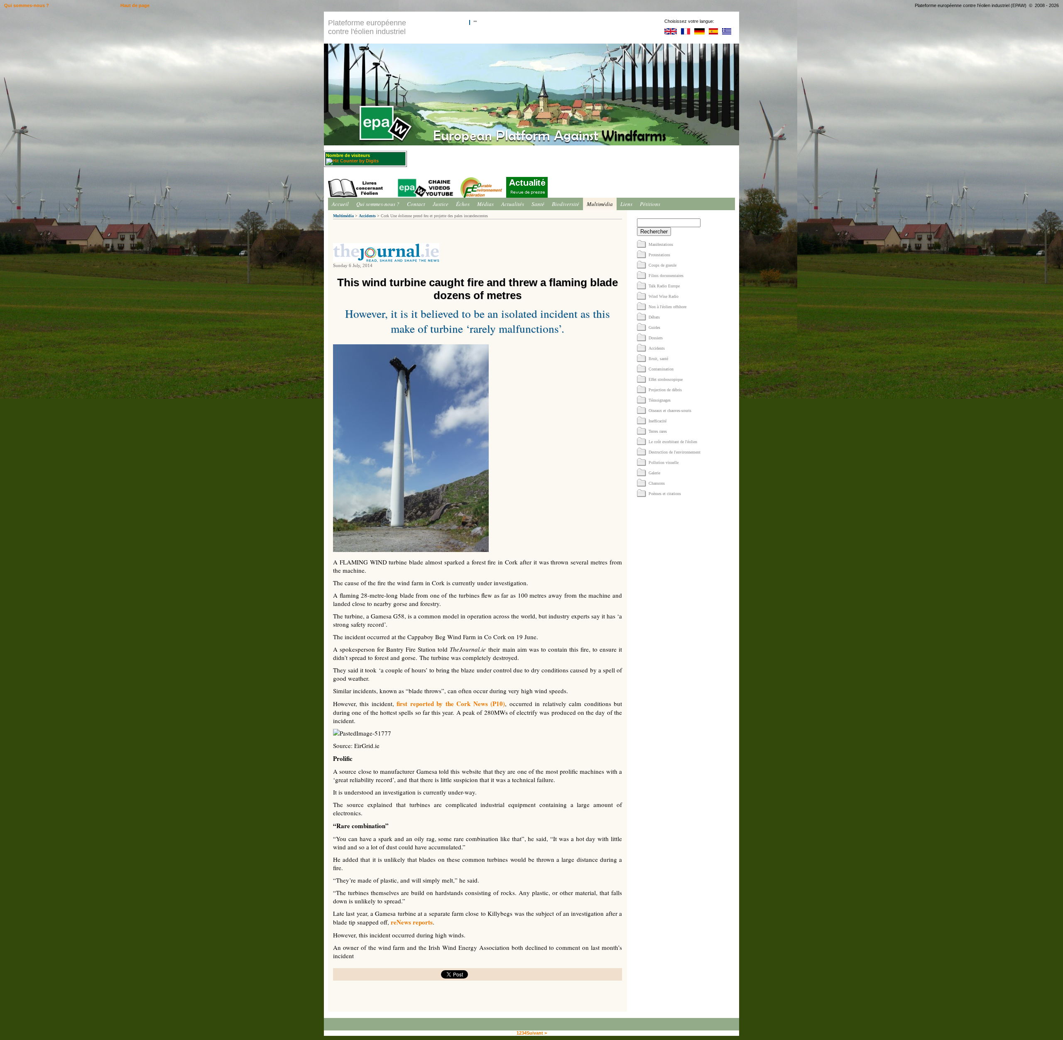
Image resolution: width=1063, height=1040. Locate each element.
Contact (416, 204)
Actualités (512, 204)
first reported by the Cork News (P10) (451, 703)
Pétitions (650, 204)
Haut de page (134, 5)
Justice (440, 204)
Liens (626, 204)
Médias (485, 204)
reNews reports (412, 922)
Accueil (340, 204)
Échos (463, 204)
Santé (538, 204)
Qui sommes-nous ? (377, 204)
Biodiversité (565, 204)
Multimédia (600, 204)
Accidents (367, 215)
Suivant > (537, 1032)
